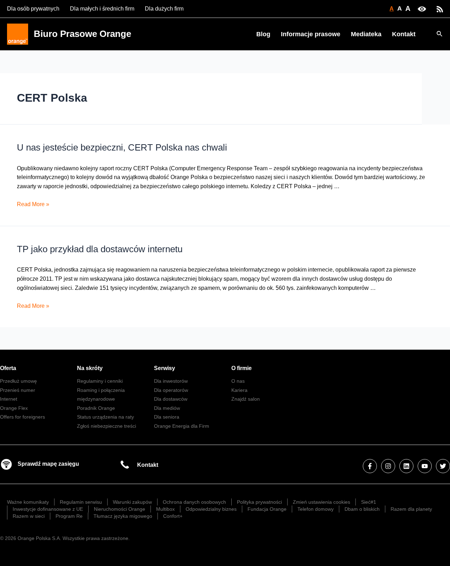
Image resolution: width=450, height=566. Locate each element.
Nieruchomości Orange (119, 509)
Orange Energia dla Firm (181, 426)
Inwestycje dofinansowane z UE (48, 509)
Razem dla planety (411, 509)
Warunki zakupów (132, 502)
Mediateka (366, 34)
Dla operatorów (171, 390)
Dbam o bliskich (362, 509)
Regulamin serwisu (81, 502)
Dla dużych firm (164, 9)
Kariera (239, 390)
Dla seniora (166, 417)
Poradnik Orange (96, 408)
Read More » (33, 204)
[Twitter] (443, 466)
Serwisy (164, 368)
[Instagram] (388, 466)
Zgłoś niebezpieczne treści (106, 426)
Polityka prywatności (259, 502)
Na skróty (90, 368)
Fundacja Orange (267, 509)
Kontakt (404, 34)
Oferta (8, 368)
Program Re (69, 516)
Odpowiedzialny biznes (211, 509)
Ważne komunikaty (28, 502)
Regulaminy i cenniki (100, 381)
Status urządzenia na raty (105, 417)
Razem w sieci (29, 516)
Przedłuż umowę (18, 381)
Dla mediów (167, 408)
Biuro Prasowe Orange (82, 33)
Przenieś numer (17, 390)
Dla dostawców (170, 399)
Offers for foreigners (22, 417)
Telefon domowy (315, 509)
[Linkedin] (406, 466)
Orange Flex (14, 408)
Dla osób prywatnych (33, 9)
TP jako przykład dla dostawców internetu (99, 249)
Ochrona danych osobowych (194, 502)
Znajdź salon (245, 399)
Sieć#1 (368, 502)
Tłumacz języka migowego (123, 516)
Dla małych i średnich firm (102, 9)
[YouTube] (425, 466)
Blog (263, 34)
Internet (8, 399)
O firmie (241, 368)
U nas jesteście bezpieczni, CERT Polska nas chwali (122, 147)
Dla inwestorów (171, 381)
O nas (238, 381)
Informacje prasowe (310, 34)
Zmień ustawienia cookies (321, 502)
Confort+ (172, 516)
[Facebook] (370, 466)
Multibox (165, 509)
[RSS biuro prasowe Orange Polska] (440, 9)
